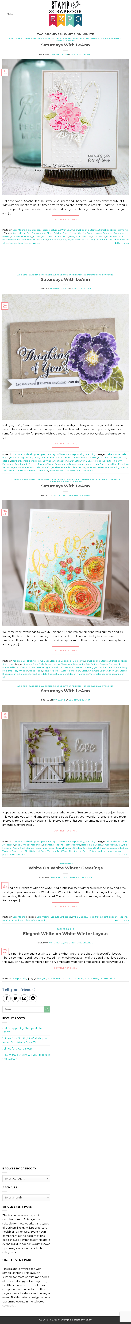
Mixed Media (98, 236)
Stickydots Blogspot (46, 674)
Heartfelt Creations (53, 845)
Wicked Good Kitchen (20, 243)
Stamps (23, 674)
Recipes (45, 38)
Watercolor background (101, 674)
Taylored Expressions (13, 851)
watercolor (82, 674)
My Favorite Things (44, 464)
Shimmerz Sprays (97, 671)
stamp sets (80, 239)
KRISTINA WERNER (73, 667)
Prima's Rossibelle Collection (36, 467)
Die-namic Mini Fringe (109, 457)
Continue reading (65, 219)
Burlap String (17, 457)
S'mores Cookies (95, 467)
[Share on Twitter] (15, 998)
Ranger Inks (41, 848)
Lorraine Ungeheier (81, 877)
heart (51, 236)
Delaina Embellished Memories (72, 457)
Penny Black (81, 671)
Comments (122, 243)
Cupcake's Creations (113, 233)
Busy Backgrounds (36, 233)
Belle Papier (45, 664)
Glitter (22, 667)
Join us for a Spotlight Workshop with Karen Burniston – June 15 (26, 1040)
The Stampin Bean (78, 851)
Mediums (7, 671)
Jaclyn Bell (47, 461)
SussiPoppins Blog (109, 848)
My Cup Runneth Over (23, 464)
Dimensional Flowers (31, 845)
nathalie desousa (11, 239)
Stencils (13, 470)
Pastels (46, 671)
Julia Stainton (60, 461)
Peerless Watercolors (62, 671)
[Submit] (47, 1009)
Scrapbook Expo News (77, 479)
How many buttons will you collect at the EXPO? (26, 1057)
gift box (6, 461)
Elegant (42, 978)
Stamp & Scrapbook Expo (103, 230)
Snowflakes (54, 239)
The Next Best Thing (57, 851)
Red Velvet (41, 239)
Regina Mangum (63, 848)
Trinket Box (42, 470)
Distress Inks (115, 664)
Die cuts (54, 917)
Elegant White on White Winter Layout (65, 933)
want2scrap (8, 920)
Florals (36, 236)
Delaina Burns (48, 457)
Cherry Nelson (70, 233)
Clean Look (66, 664)
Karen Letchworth (77, 461)
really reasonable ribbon (64, 467)
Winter (36, 243)
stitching (91, 239)
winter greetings (39, 920)
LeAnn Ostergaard (81, 54)
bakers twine (113, 454)
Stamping (69, 40)
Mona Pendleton (114, 236)
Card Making (16, 38)
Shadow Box (80, 848)
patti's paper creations (115, 917)
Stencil (31, 674)
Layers (91, 461)
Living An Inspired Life (80, 236)
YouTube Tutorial (85, 470)
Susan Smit (93, 848)
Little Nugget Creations (96, 667)
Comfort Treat (85, 233)
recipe (81, 467)
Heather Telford (72, 845)
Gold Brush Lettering (37, 667)
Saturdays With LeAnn (64, 38)
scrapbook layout (74, 978)
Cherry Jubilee (54, 233)
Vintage (93, 851)
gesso (44, 236)
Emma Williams (10, 667)
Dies (124, 457)
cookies (98, 233)
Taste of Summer (27, 470)
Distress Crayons (99, 664)
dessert (6, 236)
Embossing (26, 236)
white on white (68, 470)
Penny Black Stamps (23, 848)
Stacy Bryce (67, 239)
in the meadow (80, 917)
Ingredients (35, 461)
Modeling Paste (103, 461)
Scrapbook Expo (56, 978)
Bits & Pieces (113, 841)
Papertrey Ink (28, 239)
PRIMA (17, 467)
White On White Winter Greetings (65, 867)
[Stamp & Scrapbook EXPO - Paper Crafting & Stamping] (65, 14)
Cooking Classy (32, 457)
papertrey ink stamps (88, 464)
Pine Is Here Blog (108, 464)
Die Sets (15, 236)
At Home (22, 275)
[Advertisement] (65, 258)
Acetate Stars (31, 664)
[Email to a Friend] (24, 998)
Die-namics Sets (81, 664)
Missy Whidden (20, 671)
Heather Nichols (19, 461)
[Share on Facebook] (7, 998)
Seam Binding (112, 467)
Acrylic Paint (19, 233)
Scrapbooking (88, 38)
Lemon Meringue (111, 845)
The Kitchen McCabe (35, 851)
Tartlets (124, 848)
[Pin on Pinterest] (33, 998)
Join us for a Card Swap (17, 1048)
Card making (43, 917)
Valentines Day (104, 239)
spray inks (13, 674)
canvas (56, 664)
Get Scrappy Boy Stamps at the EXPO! (22, 1030)
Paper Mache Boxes (65, 464)
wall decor (70, 674)
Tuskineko (54, 470)
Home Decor (32, 38)
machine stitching (117, 667)
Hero (83, 845)
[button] (8, 14)
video (116, 239)
